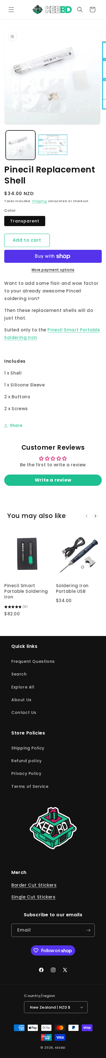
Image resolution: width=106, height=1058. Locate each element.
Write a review (53, 480)
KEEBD (60, 1047)
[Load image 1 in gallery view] (20, 145)
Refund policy (26, 761)
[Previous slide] (86, 516)
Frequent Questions (33, 661)
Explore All (22, 687)
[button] (11, 9)
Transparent (24, 221)
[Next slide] (95, 516)
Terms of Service (30, 786)
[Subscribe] (88, 930)
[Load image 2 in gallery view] (53, 145)
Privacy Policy (26, 773)
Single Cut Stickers (33, 897)
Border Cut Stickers (34, 885)
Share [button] (16, 425)
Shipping (39, 201)
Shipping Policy (27, 748)
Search (19, 674)
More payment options (53, 269)
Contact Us (23, 712)
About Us (21, 700)
